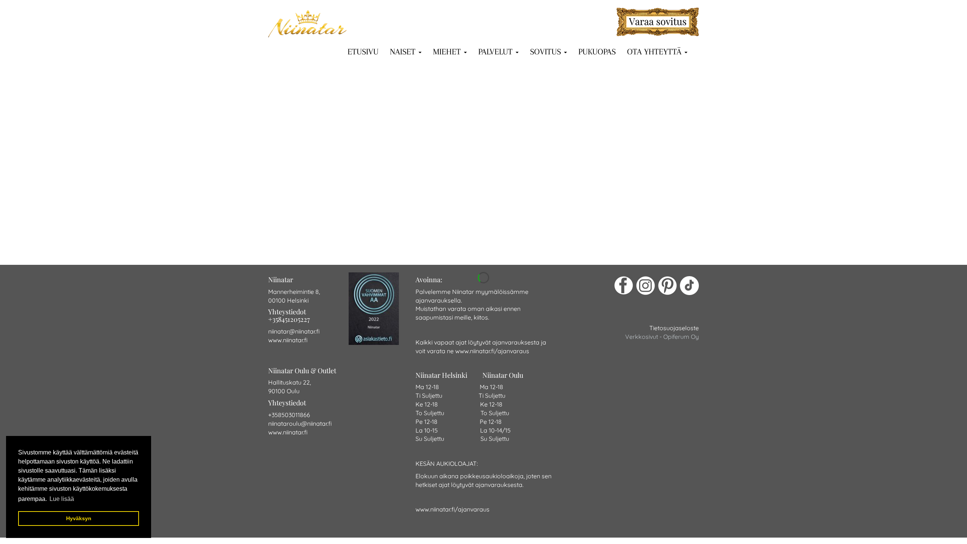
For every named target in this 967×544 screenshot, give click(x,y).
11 (430, 226)
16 (489, 226)
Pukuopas (597, 51)
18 (512, 226)
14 (465, 226)
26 (614, 226)
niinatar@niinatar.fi (294, 331)
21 (550, 226)
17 (501, 226)
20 (537, 226)
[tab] (483, 191)
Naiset (404, 51)
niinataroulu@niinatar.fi (300, 423)
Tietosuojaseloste (674, 328)
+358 (274, 415)
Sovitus (546, 51)
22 (562, 226)
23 (575, 226)
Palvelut (496, 51)
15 (477, 226)
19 (524, 226)
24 (588, 226)
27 (627, 226)
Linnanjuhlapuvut (559, 164)
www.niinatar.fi (287, 340)
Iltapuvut (442, 164)
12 (442, 226)
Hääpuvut (404, 164)
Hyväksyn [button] (78, 518)
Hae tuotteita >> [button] (486, 191)
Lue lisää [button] (61, 499)
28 (640, 226)
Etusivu (363, 51)
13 (454, 226)
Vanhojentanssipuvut (494, 164)
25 (601, 226)
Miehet (448, 51)
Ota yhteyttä (655, 51)
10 (419, 226)
